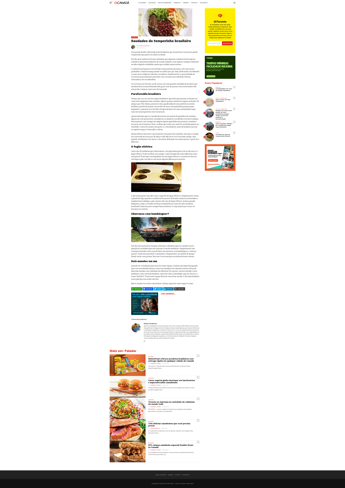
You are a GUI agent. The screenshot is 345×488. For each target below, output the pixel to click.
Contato (178, 474)
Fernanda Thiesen (156, 363)
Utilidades (142, 2)
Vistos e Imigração (164, 2)
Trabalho (177, 2)
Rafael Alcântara (144, 45)
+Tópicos (194, 2)
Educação (152, 2)
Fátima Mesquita (155, 428)
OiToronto (204, 2)
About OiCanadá (161, 474)
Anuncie (170, 474)
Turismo (185, 2)
